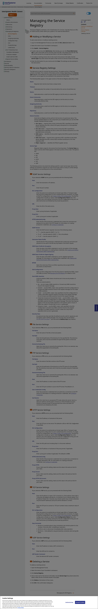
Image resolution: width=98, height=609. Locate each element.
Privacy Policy (21, 607)
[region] (49, 602)
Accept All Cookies (80, 602)
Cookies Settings (69, 602)
